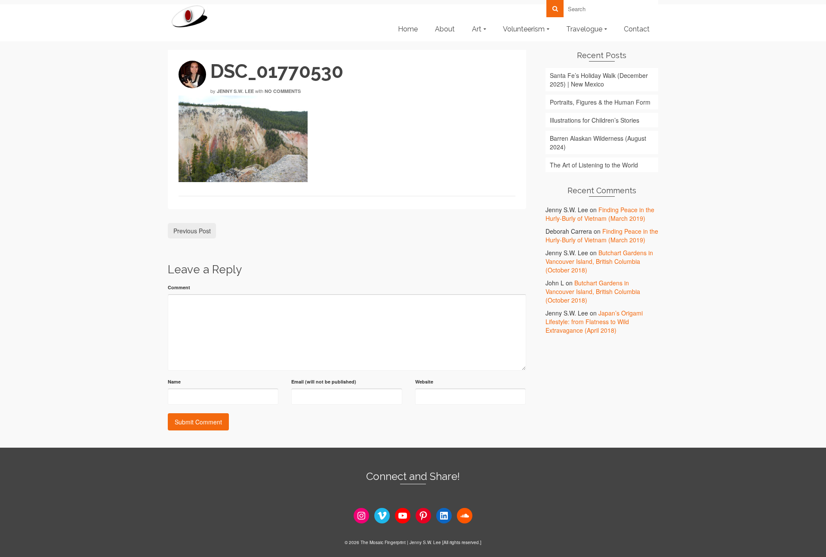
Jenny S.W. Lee (235, 91)
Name (174, 381)
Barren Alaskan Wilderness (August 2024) (598, 142)
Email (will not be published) (323, 381)
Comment (179, 287)
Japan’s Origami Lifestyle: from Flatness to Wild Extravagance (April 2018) (594, 321)
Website (424, 381)
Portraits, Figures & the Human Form (600, 102)
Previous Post (192, 230)
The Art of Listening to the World (594, 165)
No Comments (283, 91)
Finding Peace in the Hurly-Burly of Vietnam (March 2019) (600, 214)
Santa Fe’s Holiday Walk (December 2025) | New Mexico (599, 79)
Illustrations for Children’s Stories (594, 120)
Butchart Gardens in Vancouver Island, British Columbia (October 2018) (599, 261)
